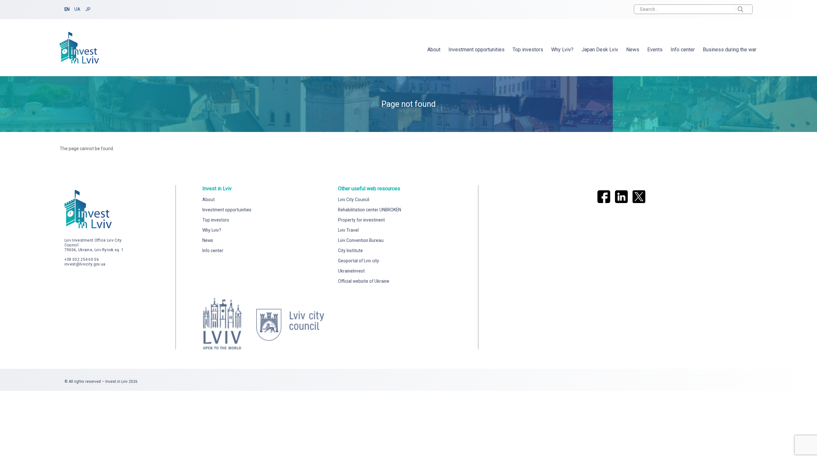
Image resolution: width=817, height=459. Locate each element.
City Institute (350, 250)
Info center (683, 50)
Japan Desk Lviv (599, 50)
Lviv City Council (353, 199)
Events (655, 50)
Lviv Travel (348, 230)
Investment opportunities (476, 50)
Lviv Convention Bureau (361, 240)
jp (88, 9)
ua (77, 9)
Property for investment (361, 219)
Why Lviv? (562, 50)
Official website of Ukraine (363, 281)
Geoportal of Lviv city (358, 260)
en (67, 9)
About (433, 50)
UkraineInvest (351, 270)
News (632, 50)
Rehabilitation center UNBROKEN (369, 209)
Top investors (528, 50)
